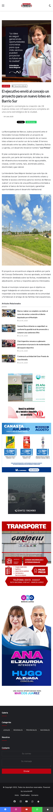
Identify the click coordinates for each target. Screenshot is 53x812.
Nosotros (6, 737)
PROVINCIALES (31, 730)
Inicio (17, 795)
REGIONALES (18, 730)
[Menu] (3, 6)
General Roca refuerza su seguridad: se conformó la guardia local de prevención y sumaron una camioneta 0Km (33, 329)
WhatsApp (31, 122)
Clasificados (25, 795)
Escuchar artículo (20, 86)
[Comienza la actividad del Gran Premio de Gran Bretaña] (8, 358)
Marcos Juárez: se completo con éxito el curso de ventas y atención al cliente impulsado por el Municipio (32, 314)
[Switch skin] (50, 6)
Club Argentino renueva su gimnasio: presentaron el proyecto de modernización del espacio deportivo (33, 344)
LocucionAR (27, 791)
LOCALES (6, 86)
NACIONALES (45, 730)
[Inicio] (26, 5)
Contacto (6, 748)
